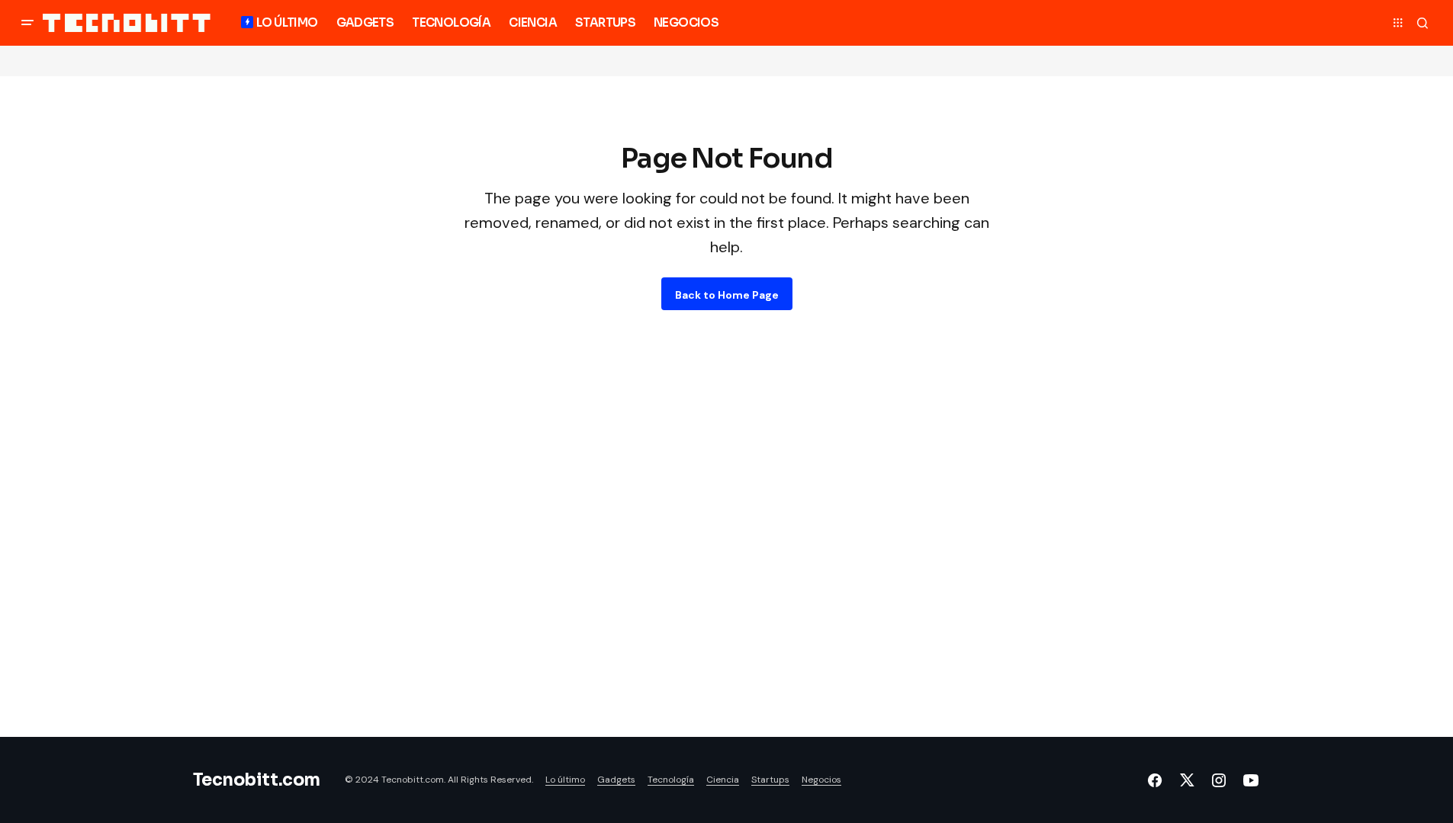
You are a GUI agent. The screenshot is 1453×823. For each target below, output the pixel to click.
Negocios (821, 779)
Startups (770, 779)
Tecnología (671, 779)
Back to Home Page (727, 295)
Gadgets (616, 779)
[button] (27, 23)
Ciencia (722, 779)
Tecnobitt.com (256, 780)
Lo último (565, 779)
